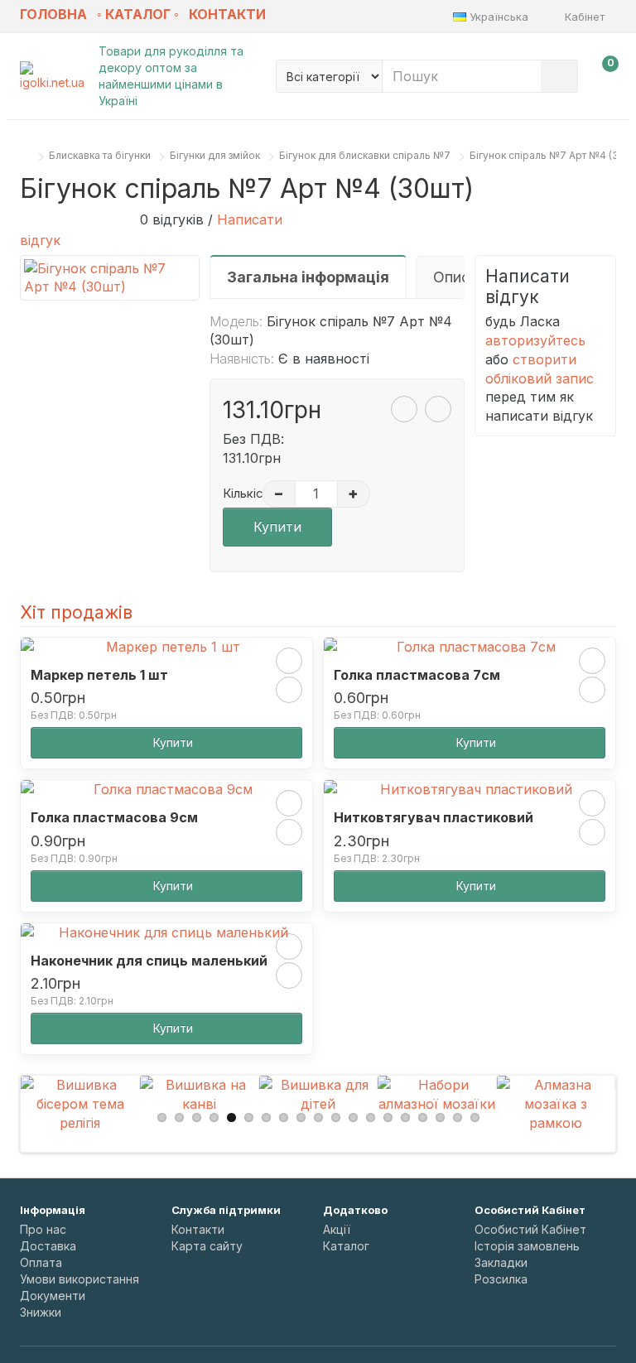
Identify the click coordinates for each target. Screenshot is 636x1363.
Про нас (43, 1229)
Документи (52, 1295)
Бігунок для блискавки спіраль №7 (364, 155)
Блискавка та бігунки (100, 155)
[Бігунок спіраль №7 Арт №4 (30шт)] (110, 278)
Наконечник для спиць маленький (149, 960)
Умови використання (79, 1279)
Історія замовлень (527, 1246)
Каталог (346, 1246)
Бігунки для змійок (215, 155)
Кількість (240, 493)
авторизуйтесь (535, 340)
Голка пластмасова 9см (114, 817)
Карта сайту (207, 1246)
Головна (53, 14)
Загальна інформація (308, 277)
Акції (336, 1229)
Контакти (227, 14)
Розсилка (501, 1279)
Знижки (40, 1312)
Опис (451, 277)
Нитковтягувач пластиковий (433, 817)
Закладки (501, 1262)
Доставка (48, 1246)
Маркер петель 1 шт (99, 675)
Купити (277, 526)
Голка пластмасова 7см (417, 675)
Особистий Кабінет (530, 1229)
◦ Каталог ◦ (138, 14)
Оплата (41, 1262)
